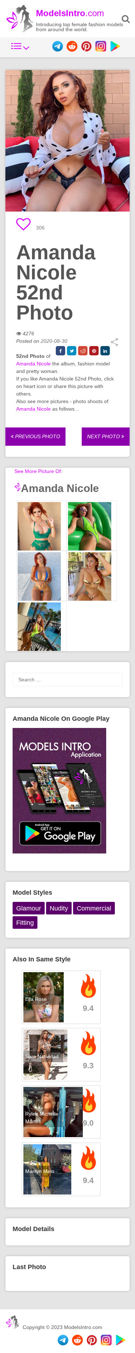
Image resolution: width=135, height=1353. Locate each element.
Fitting (25, 922)
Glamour (28, 908)
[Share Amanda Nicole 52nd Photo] (114, 344)
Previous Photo (37, 436)
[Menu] (20, 50)
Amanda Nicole (33, 363)
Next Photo (104, 436)
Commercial (94, 908)
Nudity (59, 908)
